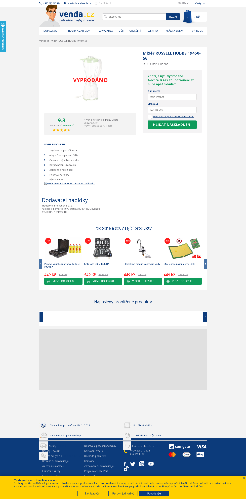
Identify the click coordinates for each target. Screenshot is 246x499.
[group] (63, 261)
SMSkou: (153, 103)
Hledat (173, 16)
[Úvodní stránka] (66, 15)
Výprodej (197, 30)
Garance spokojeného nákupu (66, 435)
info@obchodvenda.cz (79, 3)
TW (132, 463)
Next (203, 317)
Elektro (152, 30)
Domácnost (51, 30)
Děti (121, 30)
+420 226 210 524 (51, 3)
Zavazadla (106, 30)
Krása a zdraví (175, 30)
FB (125, 463)
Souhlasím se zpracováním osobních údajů (173, 116)
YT (151, 463)
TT (126, 468)
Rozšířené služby (142, 425)
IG (141, 463)
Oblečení (135, 30)
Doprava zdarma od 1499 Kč (65, 456)
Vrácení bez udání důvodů (147, 445)
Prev (43, 317)
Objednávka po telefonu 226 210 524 (70, 425)
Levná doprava (58, 445)
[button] (63, 281)
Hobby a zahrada (79, 30)
